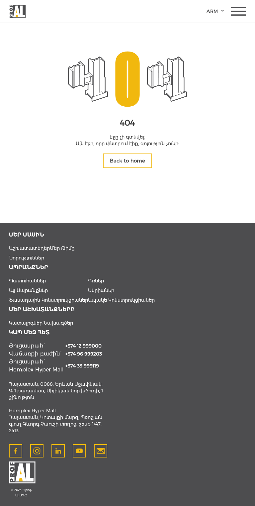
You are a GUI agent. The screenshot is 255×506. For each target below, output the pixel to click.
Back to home (127, 160)
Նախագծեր (58, 323)
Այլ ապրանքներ (28, 290)
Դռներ (96, 281)
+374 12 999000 (83, 346)
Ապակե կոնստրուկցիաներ (121, 300)
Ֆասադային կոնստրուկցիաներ (48, 300)
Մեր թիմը (62, 248)
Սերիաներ (101, 290)
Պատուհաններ (27, 281)
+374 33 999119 (82, 366)
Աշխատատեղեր (29, 248)
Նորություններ (26, 258)
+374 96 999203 (83, 354)
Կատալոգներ (25, 323)
